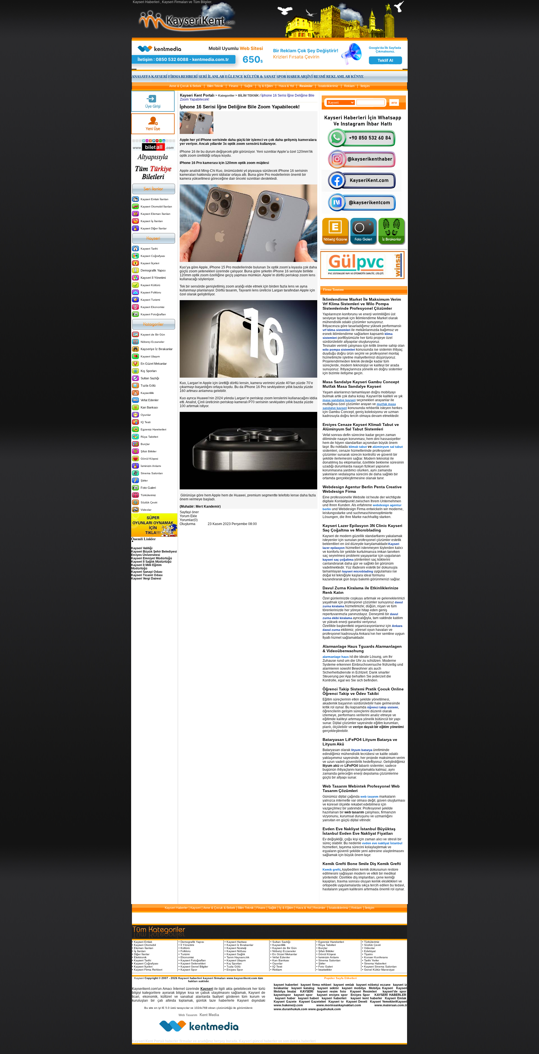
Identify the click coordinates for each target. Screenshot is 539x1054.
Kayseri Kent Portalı (197, 95)
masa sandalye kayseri (339, 400)
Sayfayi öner (189, 512)
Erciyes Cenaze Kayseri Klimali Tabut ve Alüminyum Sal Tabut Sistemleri (361, 426)
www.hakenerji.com (288, 1005)
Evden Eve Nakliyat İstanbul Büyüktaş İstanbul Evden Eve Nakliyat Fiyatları (359, 831)
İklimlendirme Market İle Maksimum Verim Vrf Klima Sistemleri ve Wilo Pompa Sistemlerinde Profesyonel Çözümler (362, 304)
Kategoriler (226, 95)
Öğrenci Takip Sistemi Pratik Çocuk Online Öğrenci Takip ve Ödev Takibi (363, 691)
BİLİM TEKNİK (248, 95)
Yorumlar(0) (189, 520)
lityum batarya (361, 750)
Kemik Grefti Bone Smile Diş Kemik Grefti (362, 863)
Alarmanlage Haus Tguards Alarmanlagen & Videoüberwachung (362, 648)
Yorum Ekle (188, 516)
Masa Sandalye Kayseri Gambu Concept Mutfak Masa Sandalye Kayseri (361, 384)
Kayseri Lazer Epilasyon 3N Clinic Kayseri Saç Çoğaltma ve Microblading (362, 527)
